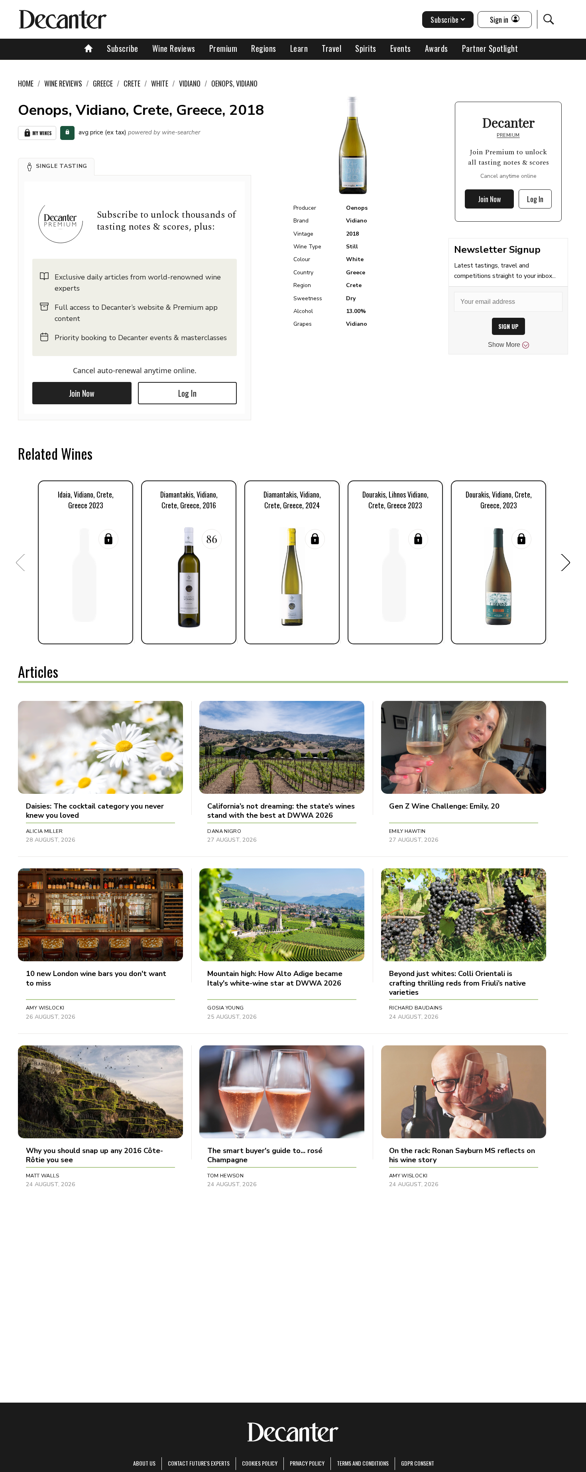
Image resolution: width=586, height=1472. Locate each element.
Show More (504, 344)
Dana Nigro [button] (224, 831)
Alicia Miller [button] (44, 831)
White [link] (159, 83)
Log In (187, 393)
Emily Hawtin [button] (407, 831)
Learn (299, 48)
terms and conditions (363, 1463)
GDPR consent (417, 1463)
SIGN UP (508, 326)
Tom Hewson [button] (225, 1175)
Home (25, 83)
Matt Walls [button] (42, 1175)
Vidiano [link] (190, 83)
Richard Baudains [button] (415, 1008)
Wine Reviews (173, 48)
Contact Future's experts (199, 1463)
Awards (436, 48)
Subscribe (122, 48)
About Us (144, 1463)
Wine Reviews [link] (63, 83)
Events (400, 48)
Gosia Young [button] (225, 1008)
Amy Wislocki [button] (45, 1008)
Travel (331, 48)
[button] (56, 166)
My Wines (42, 133)
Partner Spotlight (490, 48)
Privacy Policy (307, 1463)
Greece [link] (103, 83)
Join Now (81, 393)
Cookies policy (259, 1463)
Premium (223, 48)
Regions (263, 48)
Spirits (365, 48)
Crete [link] (132, 83)
